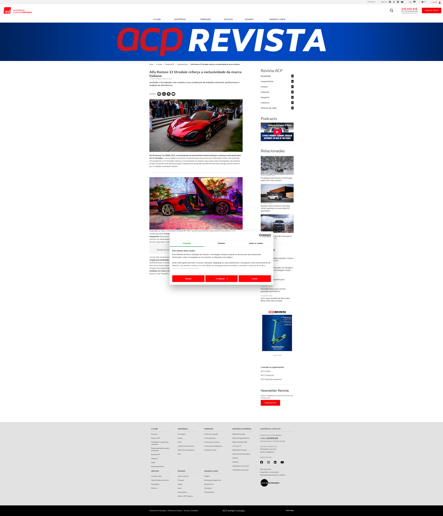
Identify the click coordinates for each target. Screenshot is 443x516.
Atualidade (277, 76)
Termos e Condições (191, 511)
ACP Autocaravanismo (271, 379)
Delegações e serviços (268, 449)
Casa (179, 442)
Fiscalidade (155, 484)
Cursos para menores (212, 442)
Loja (410, 2)
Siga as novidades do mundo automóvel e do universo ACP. (277, 397)
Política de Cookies (175, 511)
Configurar (220, 279)
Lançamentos (182, 64)
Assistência (183, 429)
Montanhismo (209, 492)
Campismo (208, 488)
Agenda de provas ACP (240, 466)
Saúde (180, 438)
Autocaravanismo (157, 466)
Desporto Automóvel (242, 429)
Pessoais (181, 480)
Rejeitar (188, 279)
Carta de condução (211, 434)
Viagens (207, 476)
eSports (235, 458)
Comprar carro (156, 476)
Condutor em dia (210, 450)
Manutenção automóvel (160, 480)
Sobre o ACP (155, 438)
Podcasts (277, 92)
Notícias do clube (277, 108)
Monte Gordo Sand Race (241, 454)
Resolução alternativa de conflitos (272, 475)
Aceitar (255, 279)
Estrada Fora (209, 484)
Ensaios (277, 86)
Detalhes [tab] (221, 243)
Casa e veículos (183, 476)
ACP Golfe (265, 371)
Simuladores (182, 492)
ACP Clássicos (267, 375)
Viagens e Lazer (211, 471)
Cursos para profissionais (213, 446)
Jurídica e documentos (186, 446)
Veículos (155, 471)
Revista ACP (169, 64)
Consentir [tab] (187, 243)
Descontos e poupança (186, 450)
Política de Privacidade (157, 511)
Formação (208, 429)
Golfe (153, 462)
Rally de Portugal (238, 434)
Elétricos (154, 488)
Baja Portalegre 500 (239, 442)
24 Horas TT (236, 446)
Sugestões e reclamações (269, 472)
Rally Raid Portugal (239, 450)
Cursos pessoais (210, 438)
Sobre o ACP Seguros (185, 496)
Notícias (235, 462)
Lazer (180, 488)
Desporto (277, 97)
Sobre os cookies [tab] (256, 243)
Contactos (371, 2)
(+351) (269, 438)
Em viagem (182, 434)
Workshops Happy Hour (212, 480)
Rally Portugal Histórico (241, 438)
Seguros (181, 471)
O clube (159, 64)
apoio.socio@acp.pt (267, 452)
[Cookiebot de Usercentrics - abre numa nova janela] (261, 235)
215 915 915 (409, 9)
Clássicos (277, 102)
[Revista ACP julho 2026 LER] (277, 331)
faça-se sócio (431, 10)
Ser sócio (154, 434)
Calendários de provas (240, 470)
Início (151, 64)
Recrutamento (265, 469)
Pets (179, 454)
